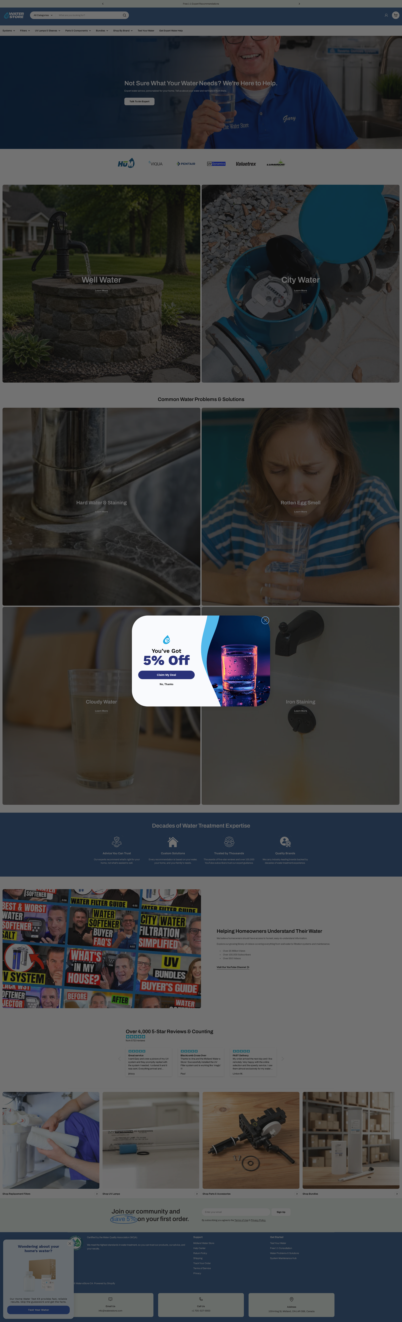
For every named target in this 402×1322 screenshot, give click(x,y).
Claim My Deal (166, 674)
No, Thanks (166, 684)
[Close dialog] (265, 620)
